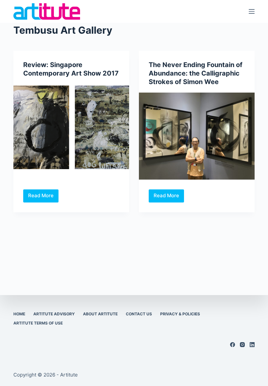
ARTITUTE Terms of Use (38, 323)
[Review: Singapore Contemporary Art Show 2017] (71, 127)
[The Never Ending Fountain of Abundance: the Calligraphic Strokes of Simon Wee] (197, 136)
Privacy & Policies (180, 313)
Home (19, 313)
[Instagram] (242, 344)
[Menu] (252, 11)
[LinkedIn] (252, 344)
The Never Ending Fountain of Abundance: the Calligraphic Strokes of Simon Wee (196, 73)
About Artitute (100, 313)
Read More (43, 197)
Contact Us (139, 313)
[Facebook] (232, 344)
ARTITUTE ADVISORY (54, 313)
